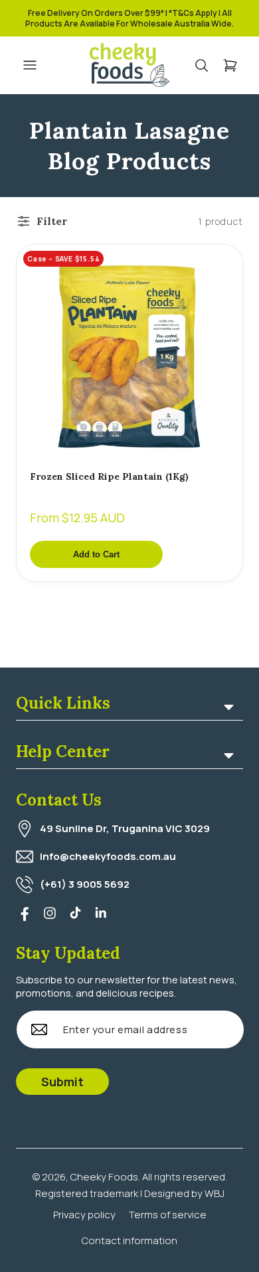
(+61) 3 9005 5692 (85, 884)
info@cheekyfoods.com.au (108, 856)
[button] (208, 65)
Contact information (129, 1240)
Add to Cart (96, 554)
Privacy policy (84, 1215)
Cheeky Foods (104, 1177)
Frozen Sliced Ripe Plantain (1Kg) (109, 476)
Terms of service (168, 1215)
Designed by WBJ (184, 1193)
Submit (62, 1082)
